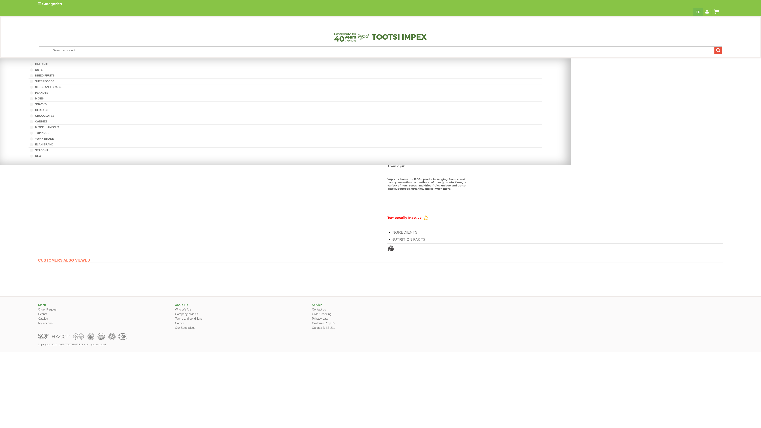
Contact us (319, 309)
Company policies (186, 314)
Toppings (41, 133)
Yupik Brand (44, 138)
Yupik (391, 179)
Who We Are (183, 309)
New (39, 156)
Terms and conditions (189, 318)
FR (698, 12)
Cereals (41, 110)
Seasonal (44, 150)
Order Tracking (321, 314)
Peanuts (42, 92)
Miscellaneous (48, 127)
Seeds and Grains (48, 87)
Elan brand (43, 144)
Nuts (40, 69)
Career (179, 323)
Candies (42, 121)
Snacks (40, 104)
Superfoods (44, 81)
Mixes (40, 98)
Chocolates (44, 115)
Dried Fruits (44, 75)
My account (45, 323)
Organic (42, 64)
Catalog (43, 318)
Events (42, 314)
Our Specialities (185, 327)
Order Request (47, 309)
